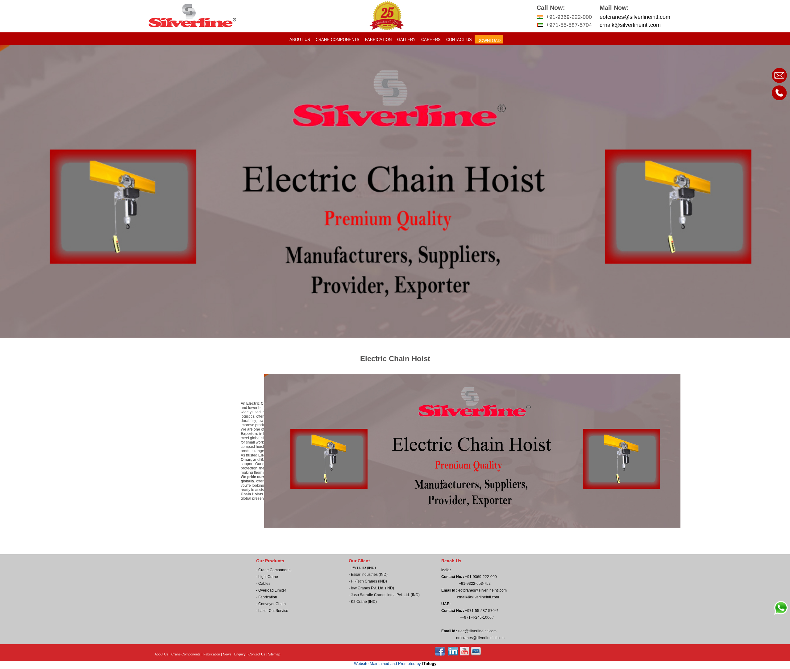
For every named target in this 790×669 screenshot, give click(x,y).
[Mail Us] (476, 654)
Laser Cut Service (273, 611)
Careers (431, 39)
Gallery (406, 39)
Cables (264, 583)
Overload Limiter (272, 590)
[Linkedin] (453, 654)
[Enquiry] (779, 82)
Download (489, 40)
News (227, 654)
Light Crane (268, 577)
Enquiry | (241, 654)
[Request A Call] (779, 100)
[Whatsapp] (780, 614)
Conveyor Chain (272, 604)
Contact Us (459, 39)
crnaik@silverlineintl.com (630, 25)
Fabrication (378, 39)
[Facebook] (440, 654)
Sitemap (274, 654)
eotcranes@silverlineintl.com (635, 17)
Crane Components (338, 39)
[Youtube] (465, 654)
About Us (299, 39)
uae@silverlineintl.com (477, 631)
